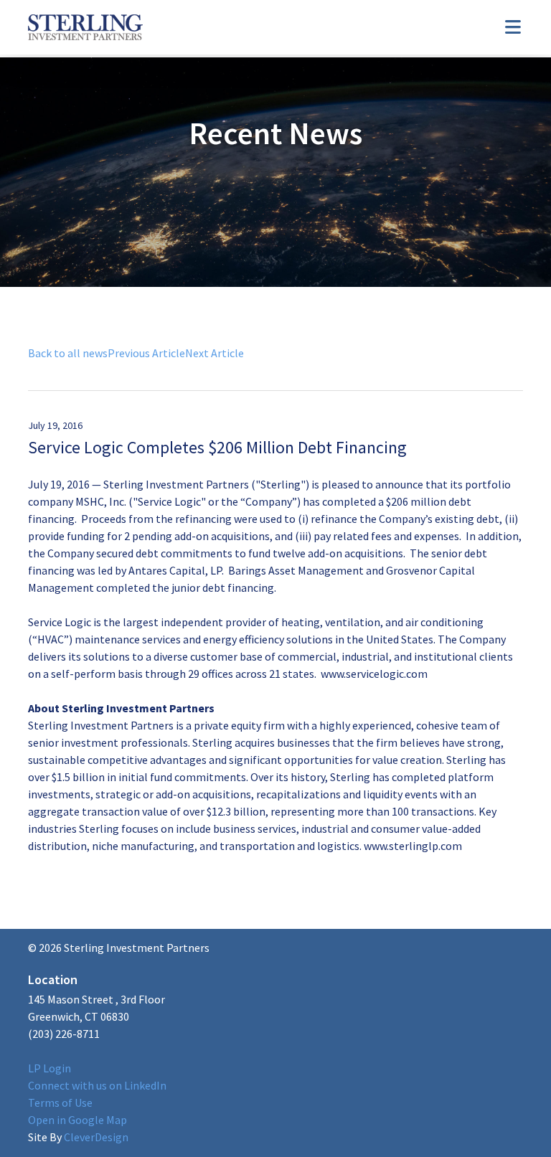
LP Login (49, 1068)
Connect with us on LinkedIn (97, 1085)
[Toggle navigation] (513, 27)
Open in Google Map (77, 1120)
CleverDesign (78, 1137)
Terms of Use (60, 1102)
